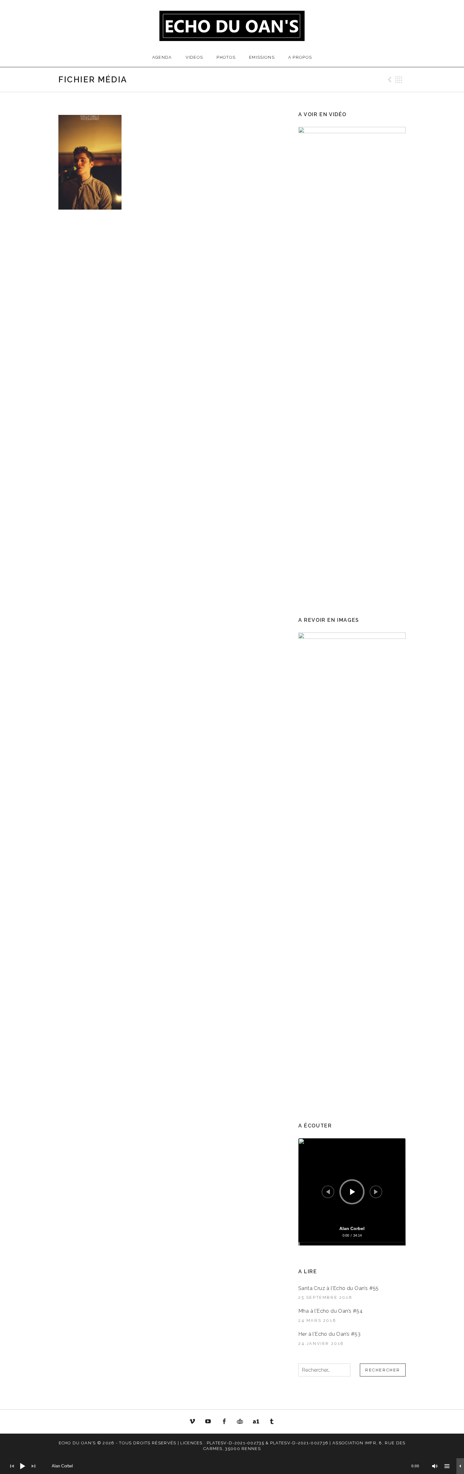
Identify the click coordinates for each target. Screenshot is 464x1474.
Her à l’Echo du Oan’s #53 (329, 1334)
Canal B (242, 1422)
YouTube (208, 1421)
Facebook (224, 1421)
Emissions (262, 57)
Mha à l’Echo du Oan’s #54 (330, 1311)
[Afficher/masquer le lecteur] (460, 1466)
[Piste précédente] (328, 1191)
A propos (300, 57)
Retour (399, 79)
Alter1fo (256, 1421)
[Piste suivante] (376, 1191)
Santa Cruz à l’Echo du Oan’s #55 (338, 1288)
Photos (226, 57)
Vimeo (192, 1421)
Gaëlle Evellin (272, 1422)
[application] (352, 1191)
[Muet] (435, 1466)
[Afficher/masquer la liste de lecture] (447, 1466)
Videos (194, 57)
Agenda (162, 57)
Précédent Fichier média (389, 79)
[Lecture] (352, 1192)
